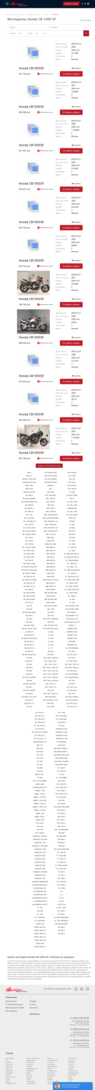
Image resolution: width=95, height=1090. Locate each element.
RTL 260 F (40, 823)
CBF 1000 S (50, 502)
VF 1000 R (61, 768)
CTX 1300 (72, 476)
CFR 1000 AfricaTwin (51, 628)
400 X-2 (29, 476)
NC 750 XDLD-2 (40, 726)
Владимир (9, 1073)
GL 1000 (72, 541)
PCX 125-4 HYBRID (40, 781)
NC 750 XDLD (40, 722)
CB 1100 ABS (29, 518)
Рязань (50, 1077)
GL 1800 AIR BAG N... (72, 554)
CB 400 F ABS (29, 625)
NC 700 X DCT (72, 661)
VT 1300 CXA (61, 869)
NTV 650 (40, 758)
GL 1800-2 (72, 596)
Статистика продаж (14, 1004)
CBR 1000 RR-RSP (50, 531)
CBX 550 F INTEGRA (50, 619)
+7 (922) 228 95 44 (79, 1018)
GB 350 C (72, 531)
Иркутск (9, 1069)
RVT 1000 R (40, 833)
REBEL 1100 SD (40, 804)
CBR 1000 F (50, 508)
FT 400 (72, 524)
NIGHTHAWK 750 (39, 742)
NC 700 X (72, 658)
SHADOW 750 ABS (40, 872)
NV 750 (40, 765)
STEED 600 (40, 943)
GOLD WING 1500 (72, 606)
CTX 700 (72, 479)
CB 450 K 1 (29, 661)
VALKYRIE (61, 745)
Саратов (71, 1066)
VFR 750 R (61, 826)
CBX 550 (51, 615)
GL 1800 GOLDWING (72, 570)
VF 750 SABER (61, 778)
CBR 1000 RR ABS (50, 515)
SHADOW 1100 (40, 843)
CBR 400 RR (50, 554)
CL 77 (51, 648)
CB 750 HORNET (51, 479)
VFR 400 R (61, 804)
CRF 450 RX (72, 472)
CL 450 (50, 641)
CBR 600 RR (50, 567)
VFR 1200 (61, 781)
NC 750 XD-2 (40, 716)
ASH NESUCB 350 (29, 482)
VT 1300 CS (61, 859)
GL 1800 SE (72, 573)
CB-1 (50, 489)
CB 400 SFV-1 (29, 641)
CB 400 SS (29, 651)
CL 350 (50, 635)
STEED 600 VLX (40, 947)
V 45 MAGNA (61, 742)
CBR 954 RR (50, 602)
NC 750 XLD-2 (40, 735)
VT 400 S (61, 872)
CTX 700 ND (72, 489)
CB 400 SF (29, 632)
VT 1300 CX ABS (61, 865)
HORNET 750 (72, 635)
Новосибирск (31, 1083)
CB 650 (29, 680)
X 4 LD (61, 898)
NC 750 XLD (39, 729)
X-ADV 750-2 (61, 908)
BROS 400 (29, 485)
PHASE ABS (39, 784)
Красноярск (31, 1060)
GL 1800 (72, 550)
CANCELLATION (29, 492)
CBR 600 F (51, 557)
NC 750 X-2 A (72, 706)
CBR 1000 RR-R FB (51, 528)
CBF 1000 (50, 492)
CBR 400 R (51, 541)
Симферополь (73, 1073)
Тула (70, 1081)
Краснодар (10, 1058)
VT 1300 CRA (61, 856)
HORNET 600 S (72, 632)
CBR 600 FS (50, 563)
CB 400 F (29, 622)
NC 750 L (72, 680)
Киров (70, 1079)
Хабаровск (31, 1081)
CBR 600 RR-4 (50, 570)
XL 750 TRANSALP (61, 921)
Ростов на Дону (53, 1081)
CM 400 (51, 651)
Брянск (71, 1069)
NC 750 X (72, 693)
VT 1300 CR (61, 852)
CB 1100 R (29, 541)
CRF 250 (51, 690)
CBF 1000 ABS (50, 495)
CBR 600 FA (50, 560)
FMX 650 (72, 518)
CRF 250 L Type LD (50, 693)
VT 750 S (61, 875)
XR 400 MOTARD (61, 924)
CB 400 (29, 619)
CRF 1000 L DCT (51, 661)
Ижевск (50, 1079)
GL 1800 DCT (72, 563)
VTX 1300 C (61, 885)
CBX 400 (51, 612)
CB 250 (29, 606)
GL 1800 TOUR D (72, 586)
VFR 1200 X (61, 791)
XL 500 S (61, 914)
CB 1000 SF (29, 511)
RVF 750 (40, 830)
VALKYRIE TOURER (61, 761)
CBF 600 (51, 505)
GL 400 (72, 599)
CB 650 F (29, 687)
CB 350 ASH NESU (29, 612)
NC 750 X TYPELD (72, 697)
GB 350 (72, 528)
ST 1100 (40, 914)
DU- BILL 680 (72, 511)
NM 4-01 (40, 745)
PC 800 (40, 778)
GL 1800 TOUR (72, 583)
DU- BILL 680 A (72, 515)
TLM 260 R (61, 722)
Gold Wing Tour (72, 619)
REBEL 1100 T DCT (40, 807)
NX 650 (40, 771)
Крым (8, 1079)
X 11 (61, 891)
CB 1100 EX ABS (29, 528)
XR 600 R (61, 930)
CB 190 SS (29, 602)
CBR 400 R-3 (50, 550)
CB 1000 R (29, 505)
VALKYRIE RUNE (61, 758)
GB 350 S (72, 534)
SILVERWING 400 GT (40, 898)
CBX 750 (51, 622)
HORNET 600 (72, 628)
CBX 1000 (50, 609)
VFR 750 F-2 (61, 823)
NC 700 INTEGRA (72, 648)
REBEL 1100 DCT (40, 797)
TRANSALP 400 (61, 729)
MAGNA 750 (72, 645)
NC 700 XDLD (72, 671)
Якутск (8, 1075)
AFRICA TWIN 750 (29, 479)
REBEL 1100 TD (40, 810)
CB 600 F (29, 674)
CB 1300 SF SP (29, 576)
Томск (29, 1079)
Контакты (34, 1008)
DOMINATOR (72, 508)
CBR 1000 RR (51, 511)
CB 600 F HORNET (29, 677)
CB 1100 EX (29, 524)
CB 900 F (50, 485)
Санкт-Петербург (33, 1058)
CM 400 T (50, 654)
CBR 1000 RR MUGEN (51, 518)
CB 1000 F (29, 495)
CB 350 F (29, 615)
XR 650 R (61, 934)
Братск (29, 1075)
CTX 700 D (72, 482)
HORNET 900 (72, 638)
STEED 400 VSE (40, 940)
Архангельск (73, 1071)
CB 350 (29, 609)
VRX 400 (61, 846)
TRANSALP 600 (61, 732)
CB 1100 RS (29, 544)
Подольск (30, 1062)
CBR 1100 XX (51, 534)
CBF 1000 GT (50, 498)
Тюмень (29, 1066)
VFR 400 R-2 (61, 810)
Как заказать (11, 1011)
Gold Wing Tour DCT (72, 622)
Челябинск (72, 1058)
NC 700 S (72, 651)
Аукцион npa (11, 1001)
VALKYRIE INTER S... (61, 748)
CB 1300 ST (29, 589)
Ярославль (72, 1075)
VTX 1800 (61, 888)
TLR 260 (61, 726)
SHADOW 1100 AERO (40, 846)
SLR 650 (40, 911)
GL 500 (72, 602)
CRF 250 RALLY (50, 697)
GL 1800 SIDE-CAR (72, 580)
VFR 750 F (61, 817)
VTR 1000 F (61, 878)
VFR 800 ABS (61, 836)
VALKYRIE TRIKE (61, 765)
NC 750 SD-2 (72, 690)
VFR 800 (61, 833)
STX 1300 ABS (61, 716)
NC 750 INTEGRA (72, 674)
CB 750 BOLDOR (50, 472)
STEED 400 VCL (40, 927)
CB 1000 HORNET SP (29, 502)
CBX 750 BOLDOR (50, 625)
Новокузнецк (52, 1066)
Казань (50, 1058)
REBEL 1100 (39, 791)
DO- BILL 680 (72, 505)
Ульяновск (51, 1073)
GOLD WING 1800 (72, 609)
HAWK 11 (72, 625)
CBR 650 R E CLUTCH (51, 580)
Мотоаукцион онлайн (15, 1008)
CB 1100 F (29, 537)
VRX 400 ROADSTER (61, 849)
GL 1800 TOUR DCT (72, 589)
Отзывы (33, 1001)
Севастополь (11, 1077)
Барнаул (9, 1062)
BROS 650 (29, 489)
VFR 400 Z (61, 813)
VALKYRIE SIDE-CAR (61, 755)
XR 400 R (61, 927)
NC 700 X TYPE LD (72, 664)
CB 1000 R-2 (29, 508)
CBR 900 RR (50, 589)
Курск (70, 1077)
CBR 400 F (51, 537)
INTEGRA (72, 641)
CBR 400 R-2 (50, 547)
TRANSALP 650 (61, 735)
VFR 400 (61, 800)
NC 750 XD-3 (40, 719)
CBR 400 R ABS (50, 544)
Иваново (30, 1064)
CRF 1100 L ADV (50, 664)
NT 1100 (40, 755)
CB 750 (29, 706)
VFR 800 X (61, 843)
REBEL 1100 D (40, 794)
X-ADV (61, 901)
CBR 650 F (51, 573)
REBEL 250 (40, 813)
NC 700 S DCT (72, 654)
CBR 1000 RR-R (50, 524)
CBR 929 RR (50, 596)
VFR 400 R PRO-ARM (61, 807)
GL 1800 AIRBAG (72, 560)
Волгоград (51, 1075)
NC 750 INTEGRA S (72, 677)
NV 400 (40, 761)
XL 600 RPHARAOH (61, 917)
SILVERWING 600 (39, 901)
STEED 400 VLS (40, 930)
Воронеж (71, 1060)
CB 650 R (29, 693)
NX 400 (40, 768)
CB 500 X (29, 667)
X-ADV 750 (61, 904)
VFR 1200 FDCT (61, 787)
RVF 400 (40, 826)
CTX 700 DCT (72, 485)
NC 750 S (72, 684)
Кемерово (30, 1071)
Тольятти (9, 1064)
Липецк (29, 1077)
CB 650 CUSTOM (29, 684)
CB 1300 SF (29, 560)
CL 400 (50, 638)
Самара (71, 1062)
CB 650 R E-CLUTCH (29, 697)
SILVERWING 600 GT (40, 904)
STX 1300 (61, 713)
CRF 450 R (51, 706)
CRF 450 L (50, 703)
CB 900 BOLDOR (50, 482)
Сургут (50, 1069)
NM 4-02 (40, 748)
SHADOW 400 (40, 856)
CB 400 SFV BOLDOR (29, 638)
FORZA (72, 521)
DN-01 (72, 498)
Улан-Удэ (9, 1066)
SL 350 (40, 908)
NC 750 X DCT (72, 703)
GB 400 (72, 537)
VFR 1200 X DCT (61, 794)
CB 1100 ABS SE (29, 521)
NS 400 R (39, 752)
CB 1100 (29, 515)
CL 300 (50, 632)
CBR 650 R (51, 576)
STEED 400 (40, 924)
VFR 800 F (61, 839)
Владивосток (11, 1083)
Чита (8, 1060)
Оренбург (9, 1071)
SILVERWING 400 (39, 891)
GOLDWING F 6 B (72, 615)
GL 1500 (72, 544)
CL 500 (50, 645)
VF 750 (61, 774)
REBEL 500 (40, 820)
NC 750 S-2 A (72, 687)
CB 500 (29, 664)
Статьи (33, 1004)
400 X (29, 472)
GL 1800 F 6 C (72, 567)
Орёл (29, 1073)
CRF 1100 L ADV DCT (51, 667)
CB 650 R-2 (29, 700)
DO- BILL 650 (72, 502)
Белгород (51, 1064)
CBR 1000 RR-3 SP (51, 521)
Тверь (8, 1081)
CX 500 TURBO (72, 495)
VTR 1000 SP (61, 882)
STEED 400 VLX (40, 937)
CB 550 (29, 671)
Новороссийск (32, 1069)
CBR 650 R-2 (50, 583)
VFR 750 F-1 (61, 820)
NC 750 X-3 (40, 713)
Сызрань (51, 1062)
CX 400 (72, 492)
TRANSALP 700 (61, 739)
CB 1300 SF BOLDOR (29, 567)
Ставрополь (52, 1071)
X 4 (61, 895)
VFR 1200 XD (61, 797)
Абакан (71, 1064)
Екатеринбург (53, 1060)
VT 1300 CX (61, 862)
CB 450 (29, 658)
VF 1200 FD (61, 771)
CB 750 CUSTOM (50, 476)
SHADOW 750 (40, 869)
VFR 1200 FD (61, 784)
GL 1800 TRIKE (72, 593)
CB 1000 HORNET (29, 498)
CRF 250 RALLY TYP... (51, 700)
